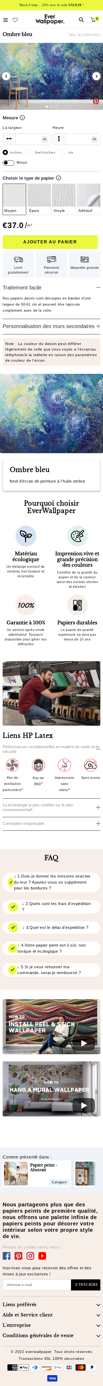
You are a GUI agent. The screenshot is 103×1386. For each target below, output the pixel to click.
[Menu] (5, 19)
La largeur (12, 127)
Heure (58, 127)
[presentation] (6, 76)
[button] (47, 107)
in (44, 139)
